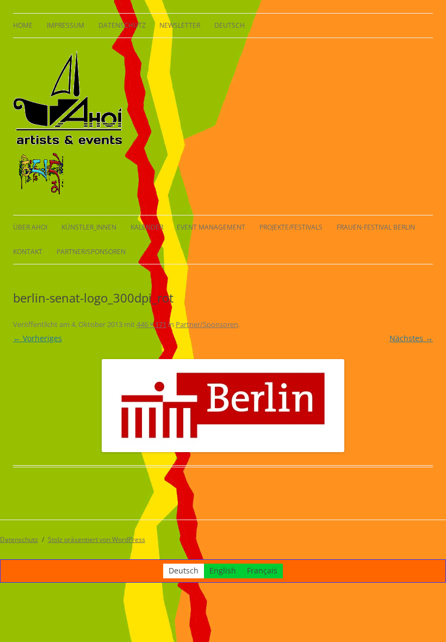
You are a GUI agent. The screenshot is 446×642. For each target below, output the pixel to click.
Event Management (211, 227)
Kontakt (27, 251)
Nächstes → (411, 338)
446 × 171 (151, 324)
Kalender (147, 227)
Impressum (65, 25)
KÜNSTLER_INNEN (88, 227)
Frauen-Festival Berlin (376, 227)
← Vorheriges (37, 338)
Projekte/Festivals (291, 227)
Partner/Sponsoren (91, 251)
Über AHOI (30, 227)
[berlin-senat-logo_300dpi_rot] (223, 405)
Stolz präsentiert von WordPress (96, 539)
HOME (23, 25)
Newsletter (179, 25)
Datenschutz (122, 25)
